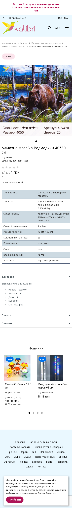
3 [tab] (38, 413)
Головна (20, 442)
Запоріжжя (47, 451)
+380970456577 (16, 18)
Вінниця (63, 456)
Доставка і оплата (20, 447)
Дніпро (61, 451)
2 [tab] (33, 413)
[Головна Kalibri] (19, 28)
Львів (17, 456)
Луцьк (27, 456)
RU (60, 18)
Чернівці (23, 461)
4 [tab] (42, 413)
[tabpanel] (19, 384)
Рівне (49, 461)
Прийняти (15, 499)
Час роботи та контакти (43, 442)
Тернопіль (62, 461)
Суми (7, 456)
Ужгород (37, 461)
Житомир (9, 461)
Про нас (12, 451)
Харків (24, 451)
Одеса (29, 466)
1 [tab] (36, 141)
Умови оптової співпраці (48, 447)
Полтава (42, 466)
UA (66, 18)
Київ (34, 451)
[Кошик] (56, 27)
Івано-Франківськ (45, 456)
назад (9, 56)
